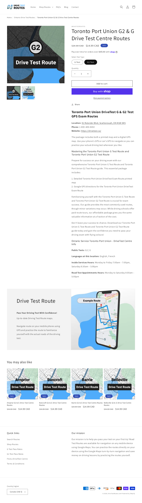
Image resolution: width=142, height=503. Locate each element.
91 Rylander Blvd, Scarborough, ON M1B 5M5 (104, 123)
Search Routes (13, 439)
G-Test (77, 62)
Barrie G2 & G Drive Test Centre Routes (87, 403)
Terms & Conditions (15, 463)
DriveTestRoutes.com (114, 493)
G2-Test (90, 62)
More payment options (102, 98)
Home (9, 17)
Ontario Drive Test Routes (24, 17)
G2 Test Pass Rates (15, 454)
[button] (45, 7)
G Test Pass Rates (14, 449)
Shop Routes (12, 444)
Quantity (75, 68)
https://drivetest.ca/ (91, 130)
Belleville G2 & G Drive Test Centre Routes (117, 404)
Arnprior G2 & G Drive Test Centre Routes (20, 404)
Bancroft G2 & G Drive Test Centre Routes (53, 404)
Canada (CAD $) (16, 492)
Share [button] (77, 104)
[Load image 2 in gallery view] (28, 92)
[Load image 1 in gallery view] (13, 92)
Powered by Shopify (128, 493)
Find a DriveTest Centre (17, 459)
